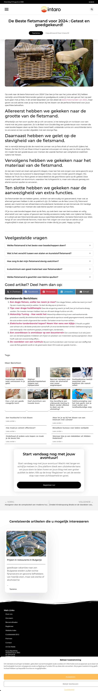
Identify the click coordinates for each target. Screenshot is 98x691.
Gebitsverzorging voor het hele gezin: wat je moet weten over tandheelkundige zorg (81, 404)
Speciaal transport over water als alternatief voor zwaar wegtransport (60, 382)
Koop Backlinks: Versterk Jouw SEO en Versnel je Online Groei (12, 653)
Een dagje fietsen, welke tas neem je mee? (33, 302)
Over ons (8, 614)
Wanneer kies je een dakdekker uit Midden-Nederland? (72, 437)
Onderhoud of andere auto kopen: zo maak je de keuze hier (25, 437)
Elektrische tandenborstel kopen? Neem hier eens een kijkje (42, 323)
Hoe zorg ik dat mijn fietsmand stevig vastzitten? (49, 261)
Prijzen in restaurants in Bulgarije (24, 560)
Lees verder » (11, 421)
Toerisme (36, 33)
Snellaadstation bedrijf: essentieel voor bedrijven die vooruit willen (82, 382)
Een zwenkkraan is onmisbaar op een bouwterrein (37, 332)
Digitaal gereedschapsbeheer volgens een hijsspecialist (37, 382)
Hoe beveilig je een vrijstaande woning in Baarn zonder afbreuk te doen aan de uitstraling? (59, 405)
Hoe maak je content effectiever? (20, 428)
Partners (8, 639)
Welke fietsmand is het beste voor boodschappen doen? (49, 245)
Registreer (9, 626)
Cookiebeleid (69, 689)
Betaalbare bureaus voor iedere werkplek (71, 428)
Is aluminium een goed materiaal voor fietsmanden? (49, 269)
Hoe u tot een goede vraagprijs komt (14, 402)
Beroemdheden (11, 622)
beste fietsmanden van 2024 (74, 100)
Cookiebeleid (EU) (12, 634)
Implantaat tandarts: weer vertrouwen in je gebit (15, 381)
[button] (6, 9)
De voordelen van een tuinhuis (26, 342)
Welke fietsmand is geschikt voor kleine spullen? (49, 277)
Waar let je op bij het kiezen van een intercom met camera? (69, 419)
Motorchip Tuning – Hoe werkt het (28, 314)
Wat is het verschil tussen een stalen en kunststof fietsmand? (49, 253)
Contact (8, 643)
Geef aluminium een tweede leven (37, 402)
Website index (10, 630)
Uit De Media (10, 647)
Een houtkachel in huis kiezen (19, 418)
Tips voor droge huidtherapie (25, 308)
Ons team (9, 618)
